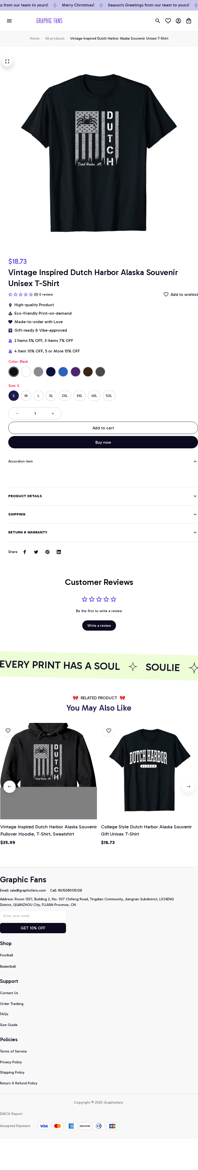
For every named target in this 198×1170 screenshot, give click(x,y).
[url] (30, 890)
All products (54, 38)
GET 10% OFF (33, 928)
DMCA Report (11, 1114)
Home (34, 38)
